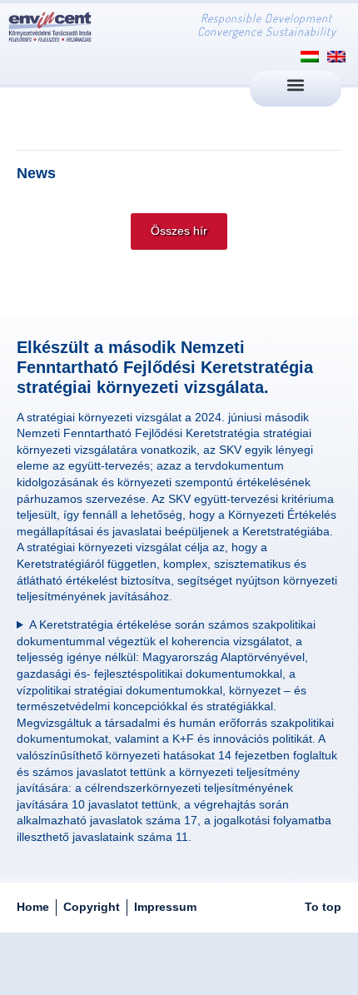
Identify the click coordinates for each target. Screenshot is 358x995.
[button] (296, 84)
